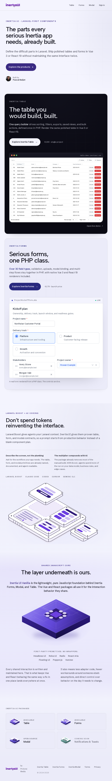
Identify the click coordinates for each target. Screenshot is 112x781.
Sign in (102, 5)
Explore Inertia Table (24, 142)
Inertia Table (42, 767)
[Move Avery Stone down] (46, 366)
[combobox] (84, 365)
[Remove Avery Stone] (51, 366)
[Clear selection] (95, 365)
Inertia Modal (74, 767)
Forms (81, 5)
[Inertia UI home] (13, 5)
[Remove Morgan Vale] (51, 374)
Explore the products (21, 67)
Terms (87, 767)
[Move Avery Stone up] (43, 366)
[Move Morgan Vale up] (43, 374)
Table (71, 5)
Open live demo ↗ (95, 226)
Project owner (65, 360)
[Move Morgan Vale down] (46, 374)
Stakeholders (19, 360)
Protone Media (23, 770)
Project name (20, 318)
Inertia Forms (58, 767)
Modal (91, 5)
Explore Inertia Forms (25, 286)
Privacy (97, 767)
